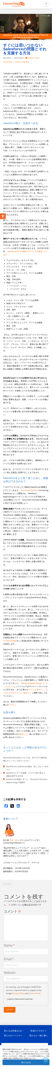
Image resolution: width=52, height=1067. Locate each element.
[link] (14, 840)
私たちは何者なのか (13, 1030)
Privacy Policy (18, 993)
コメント (12, 911)
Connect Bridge (9, 640)
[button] (46, 3)
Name (9, 945)
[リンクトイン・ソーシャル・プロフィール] (18, 806)
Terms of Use (34, 993)
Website (10, 972)
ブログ (12, 704)
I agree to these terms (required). (20, 999)
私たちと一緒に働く (39, 1035)
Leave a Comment (21, 62)
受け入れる (26, 1062)
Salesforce (7, 884)
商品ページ (24, 734)
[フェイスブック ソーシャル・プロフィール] (6, 806)
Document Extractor (29, 490)
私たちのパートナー (13, 1035)
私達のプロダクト (39, 1030)
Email (9, 959)
